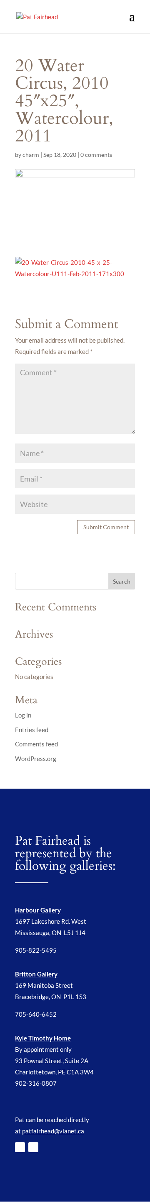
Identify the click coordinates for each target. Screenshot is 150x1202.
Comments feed (36, 744)
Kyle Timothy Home (43, 1038)
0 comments (96, 154)
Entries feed (31, 729)
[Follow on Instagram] (33, 1147)
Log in (23, 715)
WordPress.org (35, 758)
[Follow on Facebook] (20, 1147)
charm (30, 154)
